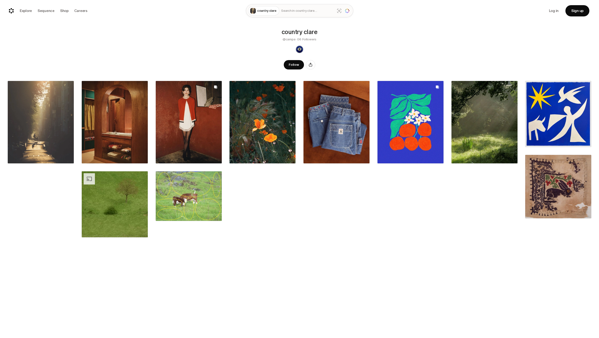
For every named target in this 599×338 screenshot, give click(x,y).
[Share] (310, 64)
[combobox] (307, 11)
